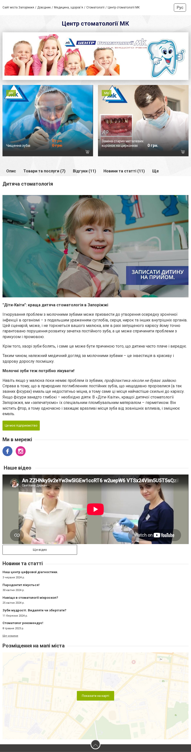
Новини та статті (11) (124, 164)
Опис (11, 164)
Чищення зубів (18, 139)
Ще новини (10, 629)
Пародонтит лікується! (21, 578)
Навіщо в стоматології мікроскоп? (30, 591)
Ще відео (40, 543)
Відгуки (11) (84, 164)
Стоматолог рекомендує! (22, 616)
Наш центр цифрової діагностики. (30, 566)
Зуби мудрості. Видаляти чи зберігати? (34, 604)
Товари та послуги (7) (44, 164)
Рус (180, 7)
